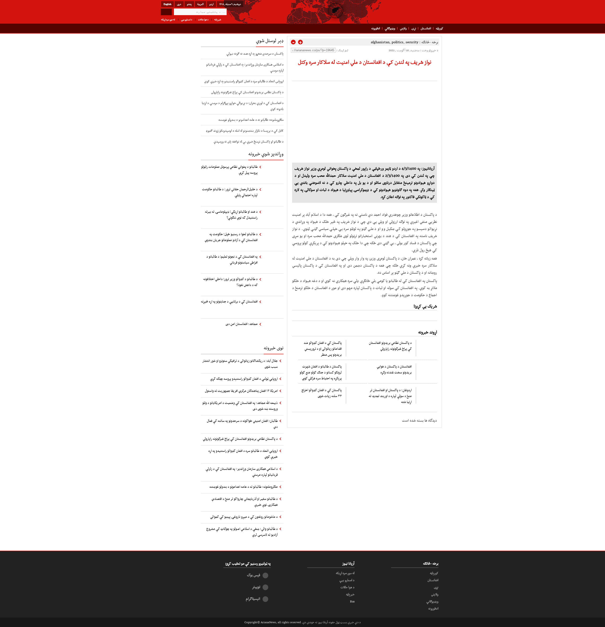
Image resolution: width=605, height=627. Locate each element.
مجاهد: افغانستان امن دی (241, 324)
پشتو (189, 4)
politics (397, 42)
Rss (352, 601)
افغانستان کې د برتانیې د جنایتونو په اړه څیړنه (229, 301)
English (167, 4)
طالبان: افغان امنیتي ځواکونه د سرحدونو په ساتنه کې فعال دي (242, 423)
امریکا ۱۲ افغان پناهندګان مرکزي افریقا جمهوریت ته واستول (241, 390)
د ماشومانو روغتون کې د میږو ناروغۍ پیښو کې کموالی (244, 516)
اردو (211, 4)
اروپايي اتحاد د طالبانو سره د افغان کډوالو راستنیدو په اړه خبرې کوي (244, 81)
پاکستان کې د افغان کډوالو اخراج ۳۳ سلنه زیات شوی (322, 393)
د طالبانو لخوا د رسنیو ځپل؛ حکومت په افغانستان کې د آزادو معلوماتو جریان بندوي (231, 237)
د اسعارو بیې (186, 19)
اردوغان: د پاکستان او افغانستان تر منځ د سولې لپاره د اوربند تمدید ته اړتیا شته (390, 396)
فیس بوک (253, 575)
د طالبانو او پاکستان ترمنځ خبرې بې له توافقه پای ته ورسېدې (249, 141)
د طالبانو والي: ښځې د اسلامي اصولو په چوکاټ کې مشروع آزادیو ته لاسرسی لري (242, 531)
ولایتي (403, 28)
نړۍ (413, 28)
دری (179, 4)
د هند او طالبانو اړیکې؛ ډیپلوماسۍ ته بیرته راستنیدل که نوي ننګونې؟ (231, 214)
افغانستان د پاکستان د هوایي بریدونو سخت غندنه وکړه (394, 369)
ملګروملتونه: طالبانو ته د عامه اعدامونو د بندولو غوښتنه (251, 119)
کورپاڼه (439, 28)
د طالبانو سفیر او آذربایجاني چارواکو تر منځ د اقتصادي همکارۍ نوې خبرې (245, 501)
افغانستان (426, 28)
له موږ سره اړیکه (168, 19)
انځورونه (375, 28)
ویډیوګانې (390, 28)
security (412, 42)
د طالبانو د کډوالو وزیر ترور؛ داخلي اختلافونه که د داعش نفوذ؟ (230, 282)
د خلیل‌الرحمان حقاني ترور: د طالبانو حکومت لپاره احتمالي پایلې (230, 192)
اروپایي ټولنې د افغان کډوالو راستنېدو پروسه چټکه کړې (244, 378)
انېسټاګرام (253, 598)
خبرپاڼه (217, 19)
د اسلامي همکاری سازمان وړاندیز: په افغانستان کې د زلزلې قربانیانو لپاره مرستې (242, 471)
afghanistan (380, 42)
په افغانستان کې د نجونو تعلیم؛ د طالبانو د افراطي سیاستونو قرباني (232, 259)
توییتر (256, 587)
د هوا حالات (203, 19)
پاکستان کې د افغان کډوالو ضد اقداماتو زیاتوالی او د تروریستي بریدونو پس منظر (323, 348)
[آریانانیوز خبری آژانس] (411, 12)
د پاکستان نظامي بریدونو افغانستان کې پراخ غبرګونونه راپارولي (390, 345)
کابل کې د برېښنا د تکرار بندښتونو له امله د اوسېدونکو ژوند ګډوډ (245, 130)
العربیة (200, 4)
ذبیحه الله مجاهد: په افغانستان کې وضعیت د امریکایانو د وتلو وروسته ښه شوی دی (240, 405)
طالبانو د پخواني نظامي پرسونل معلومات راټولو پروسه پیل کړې (229, 169)
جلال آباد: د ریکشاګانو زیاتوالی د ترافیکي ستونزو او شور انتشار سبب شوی (240, 363)
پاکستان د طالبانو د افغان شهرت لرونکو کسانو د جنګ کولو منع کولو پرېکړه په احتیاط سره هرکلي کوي (321, 372)
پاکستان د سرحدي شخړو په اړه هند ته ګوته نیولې (255, 53)
